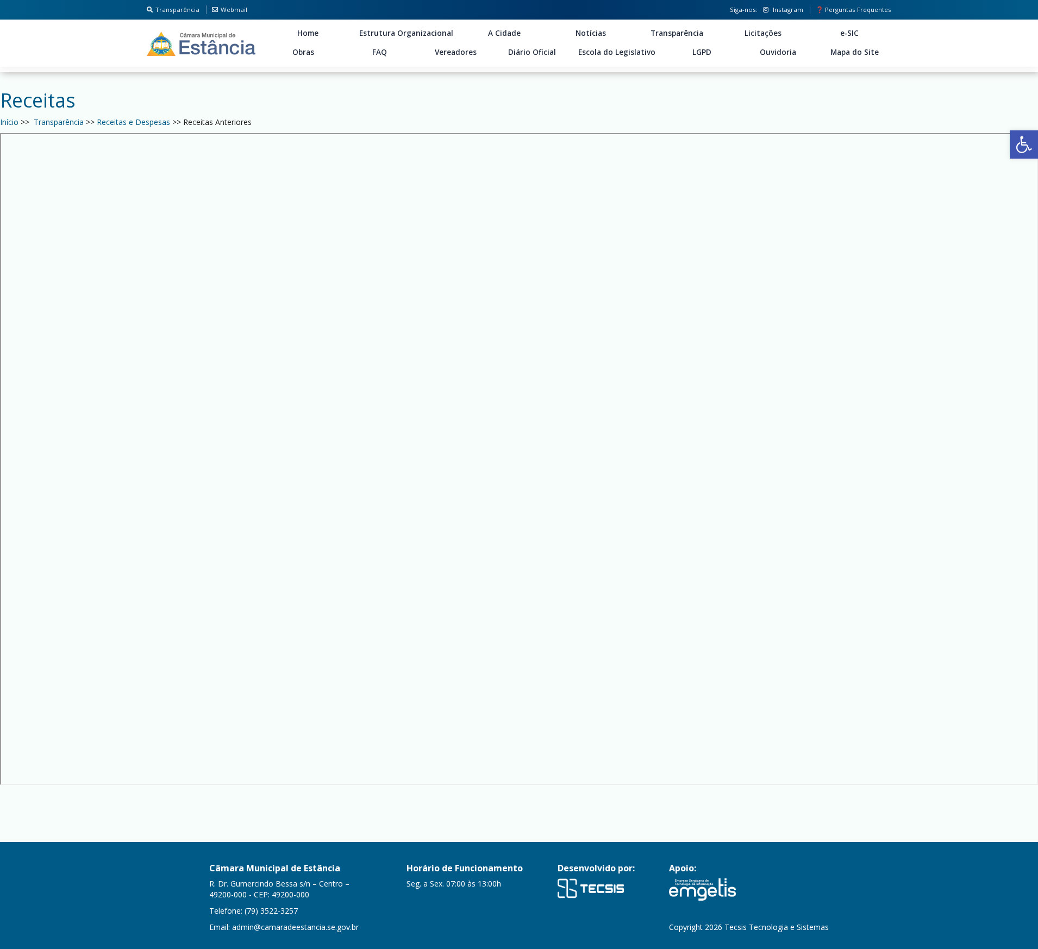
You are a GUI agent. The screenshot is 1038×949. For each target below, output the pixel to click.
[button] (1024, 144)
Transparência (177, 9)
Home (307, 33)
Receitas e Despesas (133, 122)
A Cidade (504, 33)
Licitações (763, 33)
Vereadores (456, 52)
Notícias (591, 33)
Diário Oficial (532, 52)
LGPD (701, 52)
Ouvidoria (778, 52)
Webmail (234, 9)
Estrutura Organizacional (406, 33)
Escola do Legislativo (616, 52)
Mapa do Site (854, 52)
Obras (303, 52)
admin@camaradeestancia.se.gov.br (295, 927)
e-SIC (849, 33)
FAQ (379, 52)
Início (9, 122)
